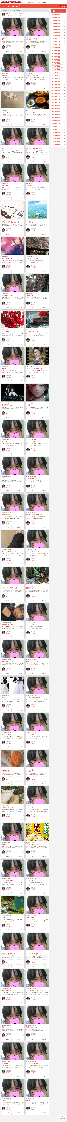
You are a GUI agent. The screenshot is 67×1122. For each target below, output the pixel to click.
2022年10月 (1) (56, 129)
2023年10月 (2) (56, 102)
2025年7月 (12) (56, 54)
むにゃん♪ (8, 47)
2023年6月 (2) (56, 111)
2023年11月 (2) (56, 99)
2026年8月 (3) (56, 14)
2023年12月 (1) (56, 96)
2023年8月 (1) (56, 108)
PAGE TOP (62, 1117)
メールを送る (10, 15)
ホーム (7, 6)
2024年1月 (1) (56, 93)
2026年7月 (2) (56, 17)
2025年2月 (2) (56, 66)
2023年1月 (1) (56, 120)
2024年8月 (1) (56, 81)
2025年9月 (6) (56, 47)
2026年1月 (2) (56, 35)
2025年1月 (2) (56, 69)
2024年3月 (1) (56, 90)
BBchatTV (23, 2)
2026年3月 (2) (56, 29)
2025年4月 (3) (56, 60)
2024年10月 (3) (56, 78)
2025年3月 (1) (56, 63)
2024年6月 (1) (56, 84)
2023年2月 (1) (56, 117)
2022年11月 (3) (56, 126)
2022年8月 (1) (56, 132)
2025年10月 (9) (56, 44)
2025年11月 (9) (56, 41)
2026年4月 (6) (56, 26)
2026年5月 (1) (56, 23)
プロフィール (18, 15)
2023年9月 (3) (56, 105)
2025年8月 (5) (56, 50)
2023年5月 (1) (56, 114)
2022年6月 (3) (56, 138)
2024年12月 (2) (56, 72)
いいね (19, 51)
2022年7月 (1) (56, 135)
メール (7, 51)
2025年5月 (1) (56, 57)
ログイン (63, 6)
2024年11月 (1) (56, 75)
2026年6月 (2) (56, 20)
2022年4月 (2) (56, 144)
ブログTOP (5, 10)
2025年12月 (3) (56, 38)
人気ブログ (15, 6)
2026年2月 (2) (56, 32)
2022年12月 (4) (56, 123)
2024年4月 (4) (56, 87)
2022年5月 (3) (56, 141)
